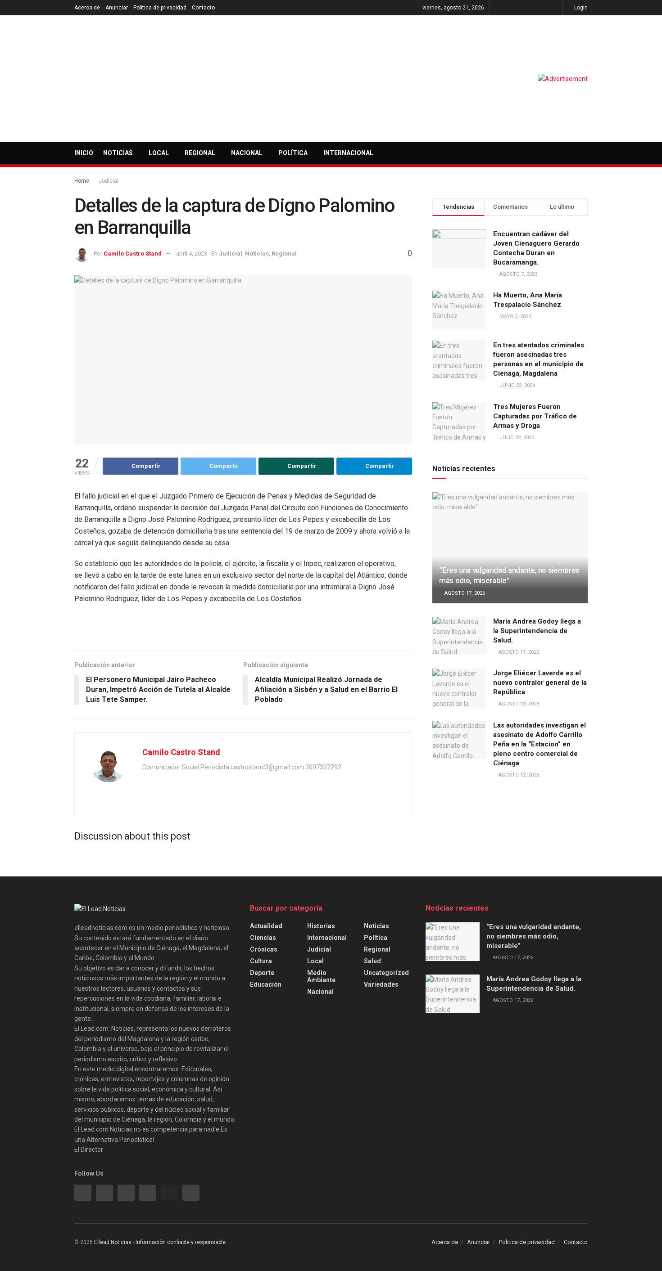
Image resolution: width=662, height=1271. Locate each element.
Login (580, 7)
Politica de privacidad (159, 7)
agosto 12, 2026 (518, 775)
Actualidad (266, 926)
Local (159, 153)
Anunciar (116, 7)
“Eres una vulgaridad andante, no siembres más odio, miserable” (533, 936)
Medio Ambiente (321, 976)
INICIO (83, 153)
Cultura (261, 961)
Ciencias (263, 937)
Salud (372, 961)
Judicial (108, 181)
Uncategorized (386, 972)
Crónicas (263, 949)
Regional (200, 153)
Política (293, 153)
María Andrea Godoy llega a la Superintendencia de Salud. (537, 630)
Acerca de (87, 7)
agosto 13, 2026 (518, 704)
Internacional (348, 153)
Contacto (203, 7)
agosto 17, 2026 (464, 593)
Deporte (262, 972)
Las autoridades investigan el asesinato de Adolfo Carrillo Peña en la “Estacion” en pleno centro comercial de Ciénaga (539, 744)
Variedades (381, 984)
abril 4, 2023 (191, 253)
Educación (265, 984)
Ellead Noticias (112, 1242)
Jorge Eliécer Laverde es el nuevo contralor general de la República (540, 682)
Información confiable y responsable (181, 1242)
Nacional (247, 153)
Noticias (118, 153)
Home (81, 181)
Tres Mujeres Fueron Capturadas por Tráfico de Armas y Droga (535, 416)
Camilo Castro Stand (133, 253)
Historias (321, 926)
